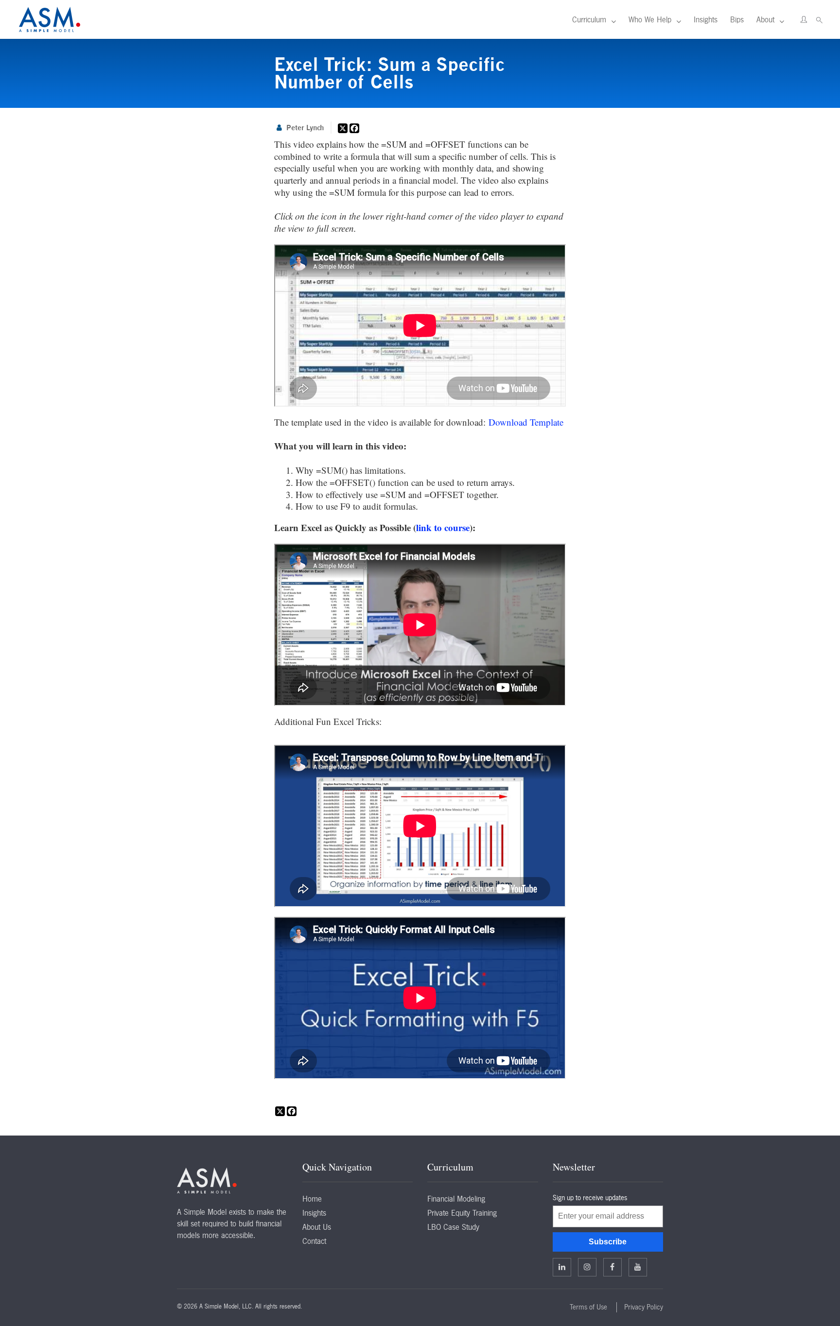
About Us (316, 1227)
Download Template (526, 422)
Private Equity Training (462, 1212)
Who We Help (650, 19)
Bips (737, 19)
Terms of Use (588, 1307)
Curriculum (589, 19)
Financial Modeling (456, 1198)
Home (312, 1198)
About (765, 19)
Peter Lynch (305, 127)
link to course (443, 527)
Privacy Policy (643, 1307)
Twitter (587, 1267)
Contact (314, 1241)
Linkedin (562, 1267)
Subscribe (608, 1242)
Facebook (612, 1267)
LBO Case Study (453, 1227)
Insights (706, 19)
